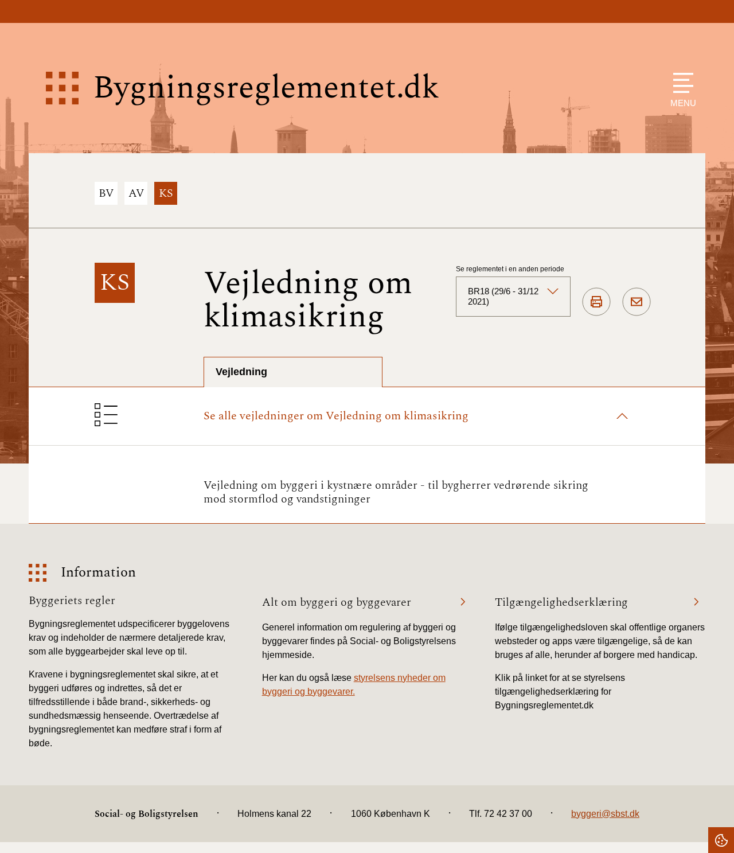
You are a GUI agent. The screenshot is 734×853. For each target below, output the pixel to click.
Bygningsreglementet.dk (266, 88)
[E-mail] (636, 302)
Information (98, 573)
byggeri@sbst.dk (605, 814)
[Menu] (680, 83)
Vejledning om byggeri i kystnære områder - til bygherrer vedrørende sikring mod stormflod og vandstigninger (396, 492)
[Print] (596, 302)
